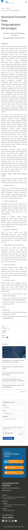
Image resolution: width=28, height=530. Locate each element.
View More (22, 391)
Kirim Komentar (8, 438)
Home (2, 8)
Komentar (5, 416)
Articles (7, 8)
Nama (4, 405)
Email (4, 410)
